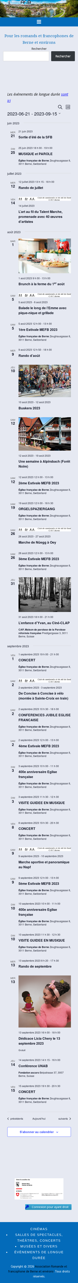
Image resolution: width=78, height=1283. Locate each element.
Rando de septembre (35, 966)
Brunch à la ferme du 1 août (41, 284)
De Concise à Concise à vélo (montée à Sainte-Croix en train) (43, 696)
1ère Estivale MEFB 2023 (38, 329)
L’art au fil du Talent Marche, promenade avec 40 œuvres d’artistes (40, 216)
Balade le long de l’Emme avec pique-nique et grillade (43, 310)
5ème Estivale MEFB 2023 (39, 883)
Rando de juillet (31, 187)
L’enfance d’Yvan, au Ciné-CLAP (44, 622)
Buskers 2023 (29, 408)
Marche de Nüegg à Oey (37, 542)
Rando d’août (29, 355)
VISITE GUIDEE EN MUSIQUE (42, 802)
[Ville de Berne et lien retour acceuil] (39, 16)
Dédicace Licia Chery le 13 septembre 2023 (39, 1041)
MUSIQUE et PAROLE (36, 153)
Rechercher (39, 49)
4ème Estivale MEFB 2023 (39, 746)
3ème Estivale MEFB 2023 (39, 558)
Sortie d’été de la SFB (35, 137)
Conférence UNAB (33, 1065)
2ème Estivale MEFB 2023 (39, 483)
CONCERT (27, 660)
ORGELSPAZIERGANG (37, 508)
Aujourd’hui (39, 1118)
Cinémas (39, 1229)
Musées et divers (39, 1246)
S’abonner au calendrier (37, 1132)
